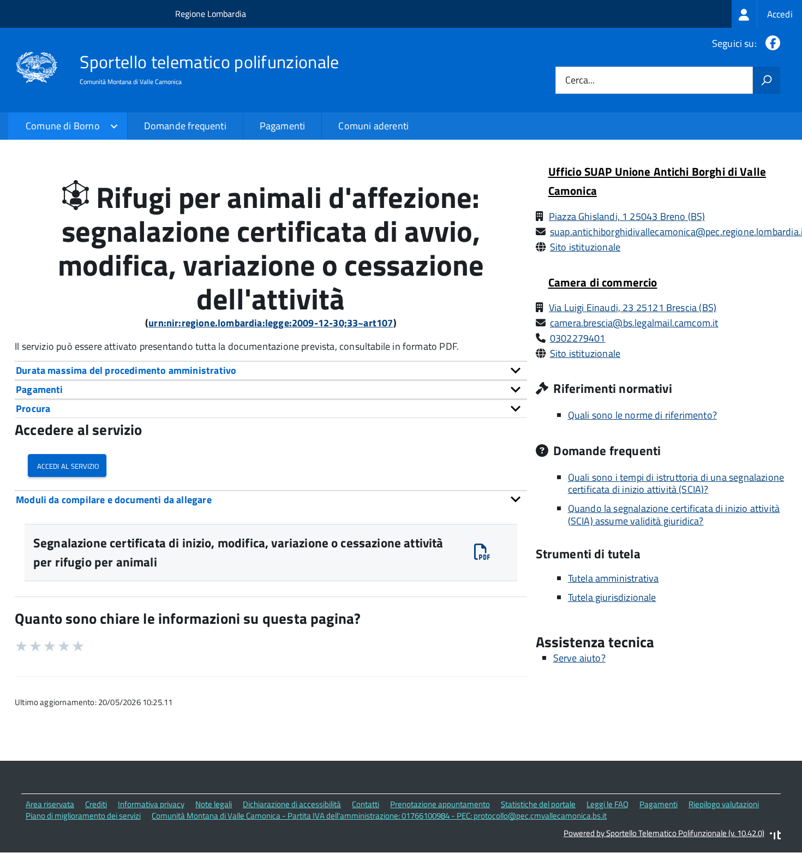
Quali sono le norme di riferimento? (642, 415)
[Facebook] (770, 43)
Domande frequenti (185, 125)
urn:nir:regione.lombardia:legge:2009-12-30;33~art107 (270, 322)
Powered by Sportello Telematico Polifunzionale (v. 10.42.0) (664, 833)
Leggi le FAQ (607, 804)
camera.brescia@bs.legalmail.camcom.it (634, 322)
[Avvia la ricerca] (766, 80)
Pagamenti (283, 125)
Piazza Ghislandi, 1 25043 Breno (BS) (627, 216)
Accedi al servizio (67, 465)
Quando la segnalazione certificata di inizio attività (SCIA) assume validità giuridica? (674, 514)
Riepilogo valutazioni (724, 804)
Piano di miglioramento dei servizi (83, 815)
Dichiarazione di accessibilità (292, 804)
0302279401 (578, 338)
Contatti (365, 804)
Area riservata (50, 804)
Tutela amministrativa (613, 578)
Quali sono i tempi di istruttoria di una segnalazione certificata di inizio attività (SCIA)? (676, 483)
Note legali (213, 804)
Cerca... (580, 80)
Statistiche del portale (538, 804)
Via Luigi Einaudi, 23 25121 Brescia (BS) (632, 307)
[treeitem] (767, 14)
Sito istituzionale (585, 247)
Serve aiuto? (579, 658)
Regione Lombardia (210, 13)
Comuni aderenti (373, 125)
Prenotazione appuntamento (440, 804)
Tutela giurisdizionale (612, 597)
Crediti (96, 804)
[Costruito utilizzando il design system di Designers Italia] (775, 836)
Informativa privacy (151, 804)
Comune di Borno (63, 125)
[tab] (271, 370)
